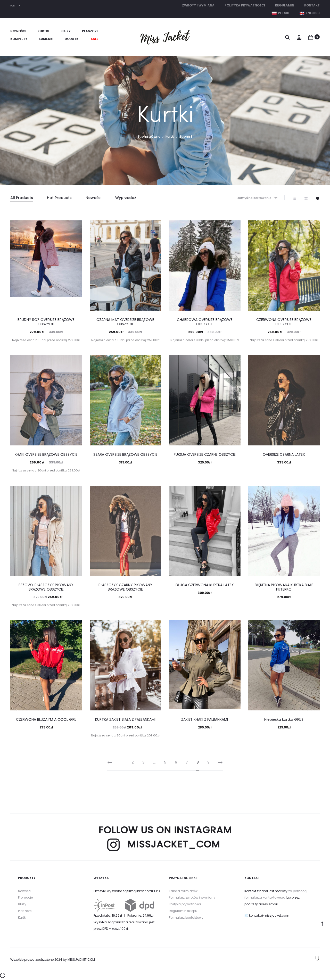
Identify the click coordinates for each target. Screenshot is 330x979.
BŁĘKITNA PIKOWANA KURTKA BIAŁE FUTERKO (284, 587)
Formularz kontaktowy (186, 917)
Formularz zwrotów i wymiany (192, 897)
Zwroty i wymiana (198, 5)
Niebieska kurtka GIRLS (283, 719)
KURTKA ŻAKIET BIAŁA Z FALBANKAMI (125, 719)
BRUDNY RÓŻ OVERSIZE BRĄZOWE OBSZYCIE (46, 322)
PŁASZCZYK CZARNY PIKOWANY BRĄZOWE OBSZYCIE (125, 587)
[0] (310, 36)
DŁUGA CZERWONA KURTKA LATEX (205, 584)
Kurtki (170, 136)
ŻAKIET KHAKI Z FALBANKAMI (204, 719)
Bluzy (22, 904)
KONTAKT (312, 5)
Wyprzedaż (125, 197)
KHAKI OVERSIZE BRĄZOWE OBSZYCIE (46, 454)
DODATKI (72, 39)
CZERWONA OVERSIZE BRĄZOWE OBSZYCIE (283, 322)
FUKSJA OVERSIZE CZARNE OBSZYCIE (205, 454)
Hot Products (59, 197)
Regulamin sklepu (183, 911)
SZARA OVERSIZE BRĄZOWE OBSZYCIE (125, 454)
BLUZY (66, 31)
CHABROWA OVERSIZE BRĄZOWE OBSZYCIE (205, 322)
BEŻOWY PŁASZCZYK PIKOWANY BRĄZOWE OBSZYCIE (46, 587)
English (313, 13)
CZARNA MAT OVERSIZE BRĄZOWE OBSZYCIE (125, 322)
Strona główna (148, 136)
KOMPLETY (18, 39)
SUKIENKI (46, 39)
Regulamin (284, 5)
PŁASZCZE (90, 31)
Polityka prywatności (245, 5)
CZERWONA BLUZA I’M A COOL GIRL (46, 719)
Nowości (93, 197)
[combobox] (257, 198)
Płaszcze (24, 911)
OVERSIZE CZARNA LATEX (284, 454)
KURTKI (43, 31)
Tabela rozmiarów (183, 891)
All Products (21, 197)
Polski (283, 13)
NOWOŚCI (18, 31)
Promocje (25, 897)
